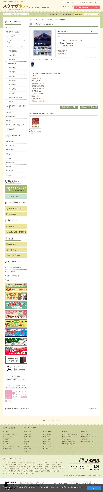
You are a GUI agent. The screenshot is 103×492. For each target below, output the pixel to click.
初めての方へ (75, 2)
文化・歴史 (10, 150)
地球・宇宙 (10, 171)
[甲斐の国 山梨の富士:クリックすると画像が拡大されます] (32, 64)
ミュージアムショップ (88, 441)
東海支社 (13, 80)
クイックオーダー (49, 446)
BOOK (6, 444)
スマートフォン (53, 420)
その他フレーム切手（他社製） (17, 107)
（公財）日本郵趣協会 (14, 267)
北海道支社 (13, 51)
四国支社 (13, 93)
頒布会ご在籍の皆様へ (69, 441)
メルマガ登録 (84, 2)
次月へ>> (24, 385)
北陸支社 (13, 76)
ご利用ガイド (47, 434)
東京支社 (13, 68)
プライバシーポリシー (88, 434)
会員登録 (46, 436)
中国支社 (13, 89)
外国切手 (10, 112)
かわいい (10, 154)
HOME (67, 2)
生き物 (9, 158)
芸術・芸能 (10, 145)
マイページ (47, 441)
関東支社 (13, 59)
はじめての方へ (48, 432)
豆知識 (65, 432)
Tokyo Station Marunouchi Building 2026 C (35, 131)
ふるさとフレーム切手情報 (70, 434)
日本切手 (10, 27)
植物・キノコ (11, 162)
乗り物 (9, 166)
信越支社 (13, 72)
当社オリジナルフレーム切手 (17, 41)
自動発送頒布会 (67, 436)
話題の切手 (10, 141)
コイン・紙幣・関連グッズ (15, 125)
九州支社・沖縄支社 (16, 97)
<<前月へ (18, 385)
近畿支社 (13, 85)
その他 (9, 175)
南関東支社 (12, 63)
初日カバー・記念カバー (15, 32)
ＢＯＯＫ (10, 120)
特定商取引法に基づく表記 (89, 436)
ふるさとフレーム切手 (16, 46)
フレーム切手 (11, 36)
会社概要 (84, 432)
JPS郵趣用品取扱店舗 (69, 444)
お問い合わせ (93, 2)
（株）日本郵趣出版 (13, 276)
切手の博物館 (11, 271)
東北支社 (13, 55)
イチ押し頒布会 (67, 439)
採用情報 (84, 439)
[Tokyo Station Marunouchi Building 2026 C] (35, 122)
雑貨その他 (10, 129)
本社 (11, 101)
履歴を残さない (93, 408)
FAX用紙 (46, 448)
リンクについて (12, 280)
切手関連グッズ (12, 116)
